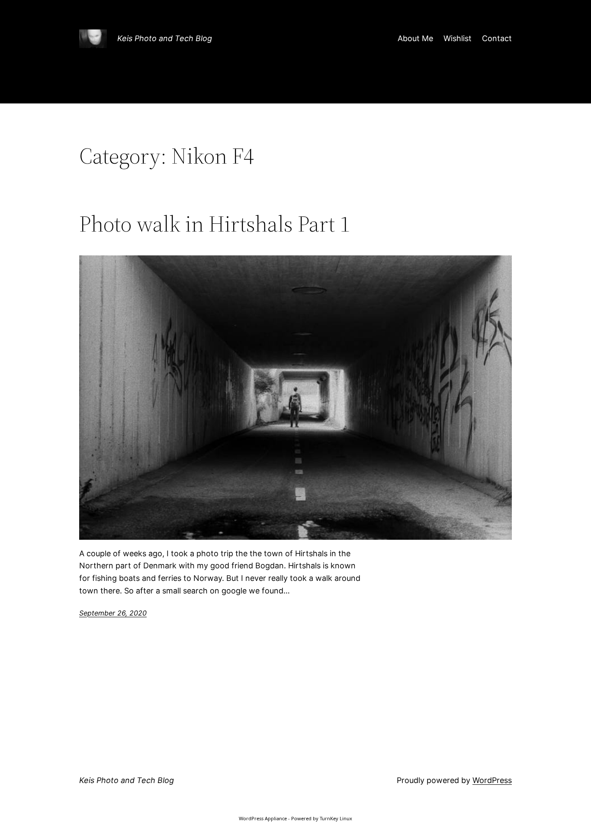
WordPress (492, 780)
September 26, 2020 (113, 613)
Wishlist (457, 38)
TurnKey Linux (336, 818)
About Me (415, 38)
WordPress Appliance (263, 818)
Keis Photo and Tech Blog (164, 38)
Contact (497, 38)
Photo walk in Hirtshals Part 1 (214, 224)
